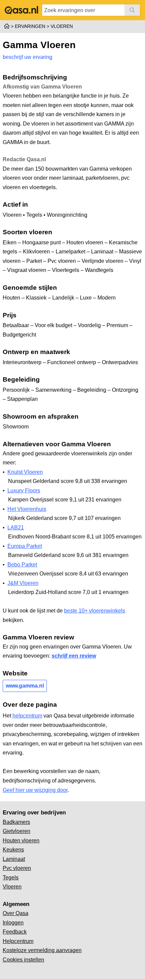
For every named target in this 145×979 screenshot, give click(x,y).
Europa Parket (24, 546)
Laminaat (14, 859)
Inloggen (13, 922)
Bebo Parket (22, 564)
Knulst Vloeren (25, 472)
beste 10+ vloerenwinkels (94, 611)
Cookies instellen (23, 960)
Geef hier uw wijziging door (35, 790)
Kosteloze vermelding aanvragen (42, 950)
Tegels (11, 877)
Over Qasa (15, 913)
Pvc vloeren (17, 868)
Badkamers (16, 822)
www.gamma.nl (25, 686)
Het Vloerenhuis (26, 509)
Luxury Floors (23, 490)
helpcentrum (27, 716)
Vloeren (12, 886)
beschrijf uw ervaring (27, 57)
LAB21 (15, 527)
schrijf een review (74, 656)
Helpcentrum (18, 941)
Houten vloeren (21, 840)
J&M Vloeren (22, 583)
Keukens (13, 849)
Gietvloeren (16, 831)
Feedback (15, 932)
